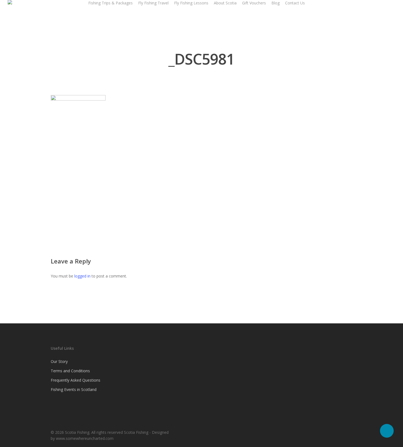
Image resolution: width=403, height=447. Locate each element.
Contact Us (295, 2)
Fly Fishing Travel (153, 2)
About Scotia (225, 2)
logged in (82, 276)
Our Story (59, 361)
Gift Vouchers (254, 2)
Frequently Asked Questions (75, 380)
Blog (275, 2)
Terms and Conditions (70, 370)
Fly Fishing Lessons (191, 2)
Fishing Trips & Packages (110, 2)
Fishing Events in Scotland (74, 389)
